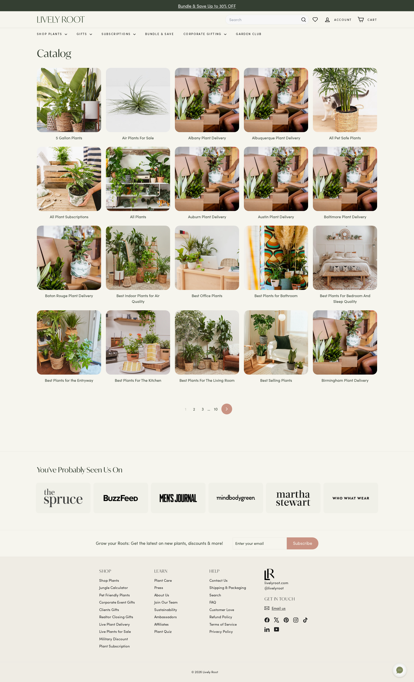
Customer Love (221, 609)
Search (215, 595)
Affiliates (161, 624)
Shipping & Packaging (227, 587)
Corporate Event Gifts (117, 602)
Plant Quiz (163, 631)
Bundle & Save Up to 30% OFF (207, 5)
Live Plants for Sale (115, 631)
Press (158, 587)
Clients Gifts (109, 609)
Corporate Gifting (203, 34)
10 (216, 409)
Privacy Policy (221, 631)
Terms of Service (223, 624)
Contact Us (218, 580)
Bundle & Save (159, 34)
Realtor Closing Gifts (116, 616)
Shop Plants (50, 34)
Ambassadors (165, 616)
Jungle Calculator (113, 587)
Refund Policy (220, 616)
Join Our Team (166, 602)
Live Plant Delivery (114, 624)
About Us (161, 595)
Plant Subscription (114, 646)
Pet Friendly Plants (114, 595)
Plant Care (163, 580)
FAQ (212, 602)
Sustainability (165, 609)
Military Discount (113, 638)
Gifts (82, 34)
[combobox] (267, 20)
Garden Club (249, 34)
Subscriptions (117, 34)
